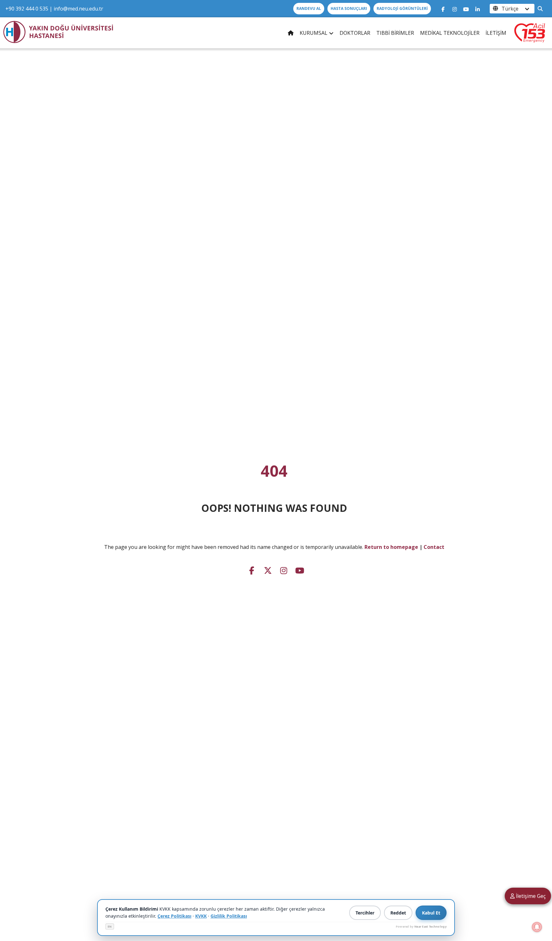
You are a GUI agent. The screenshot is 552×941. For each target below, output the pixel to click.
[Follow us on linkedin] (477, 8)
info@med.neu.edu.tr (78, 8)
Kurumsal (313, 32)
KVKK (201, 916)
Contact (434, 546)
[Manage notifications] (537, 927)
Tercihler (365, 913)
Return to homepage (391, 546)
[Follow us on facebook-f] (443, 8)
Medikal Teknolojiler (449, 32)
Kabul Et (431, 913)
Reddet (398, 913)
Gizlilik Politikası (229, 916)
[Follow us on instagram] (454, 8)
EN (110, 926)
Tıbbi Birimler (395, 32)
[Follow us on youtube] (466, 8)
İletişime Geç (530, 895)
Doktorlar (355, 32)
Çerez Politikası (174, 916)
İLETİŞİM (496, 32)
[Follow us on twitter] (267, 570)
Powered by (421, 926)
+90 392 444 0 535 (26, 8)
